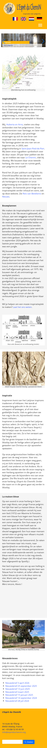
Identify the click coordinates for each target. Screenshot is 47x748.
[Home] (22, 8)
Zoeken (30, 742)
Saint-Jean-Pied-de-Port (33, 148)
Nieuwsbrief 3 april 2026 (17, 682)
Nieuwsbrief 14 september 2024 (21, 697)
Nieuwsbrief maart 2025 (17, 691)
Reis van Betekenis (32, 193)
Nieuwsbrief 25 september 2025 (21, 685)
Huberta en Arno (14, 124)
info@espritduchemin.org (14, 732)
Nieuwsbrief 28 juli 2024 (17, 700)
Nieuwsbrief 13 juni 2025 (17, 688)
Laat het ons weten (22, 307)
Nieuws (5, 196)
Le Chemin (30, 157)
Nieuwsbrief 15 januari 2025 (19, 694)
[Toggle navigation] (40, 25)
